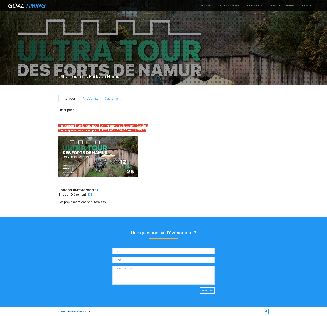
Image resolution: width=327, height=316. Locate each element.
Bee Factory (77, 311)
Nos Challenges (282, 5)
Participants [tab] (90, 98)
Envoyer (207, 290)
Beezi (64, 311)
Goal (26, 5)
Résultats (255, 5)
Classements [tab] (113, 98)
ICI (98, 190)
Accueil (206, 5)
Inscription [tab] (69, 98)
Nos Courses (230, 5)
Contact (309, 5)
